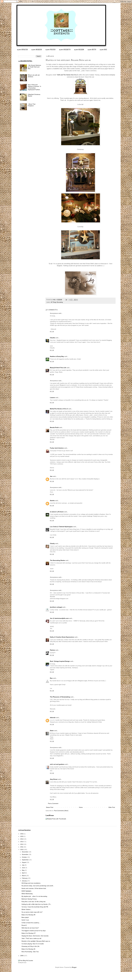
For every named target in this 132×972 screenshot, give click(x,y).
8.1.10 (52, 331)
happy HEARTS (64, 50)
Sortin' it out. (25, 920)
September (25, 860)
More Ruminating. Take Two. (30, 951)
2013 (22, 841)
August (24, 862)
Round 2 (24, 925)
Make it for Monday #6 (28, 949)
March (24, 875)
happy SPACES (22, 50)
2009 (22, 955)
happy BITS (92, 50)
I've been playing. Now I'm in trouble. (33, 943)
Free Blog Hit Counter (22, 962)
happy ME (103, 50)
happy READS (79, 50)
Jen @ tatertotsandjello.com (59, 618)
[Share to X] (73, 300)
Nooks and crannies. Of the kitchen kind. (34, 888)
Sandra (52, 500)
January (24, 881)
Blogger (74, 967)
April (23, 873)
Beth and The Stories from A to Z (67, 75)
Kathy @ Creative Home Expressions (62, 637)
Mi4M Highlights (26, 891)
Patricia (52, 650)
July (23, 865)
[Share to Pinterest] (77, 300)
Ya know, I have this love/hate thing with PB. (35, 907)
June (23, 867)
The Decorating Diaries (57, 560)
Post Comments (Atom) (61, 810)
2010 (22, 849)
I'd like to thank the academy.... (31, 922)
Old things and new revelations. (31, 883)
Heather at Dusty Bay (57, 356)
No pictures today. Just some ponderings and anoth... (38, 885)
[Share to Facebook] (75, 300)
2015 (22, 836)
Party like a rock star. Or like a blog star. (34, 901)
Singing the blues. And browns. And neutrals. (35, 936)
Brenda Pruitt (54, 427)
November (25, 854)
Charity (52, 543)
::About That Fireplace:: (31, 104)
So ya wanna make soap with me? (32, 912)
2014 (22, 839)
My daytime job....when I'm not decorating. (34, 896)
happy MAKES (36, 50)
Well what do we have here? (30, 928)
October (24, 857)
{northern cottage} (56, 607)
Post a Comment (53, 803)
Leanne (52, 397)
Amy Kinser (53, 779)
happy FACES (50, 50)
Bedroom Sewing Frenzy (29, 899)
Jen (51, 476)
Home (81, 807)
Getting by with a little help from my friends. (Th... (37, 904)
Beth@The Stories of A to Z (59, 408)
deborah (52, 717)
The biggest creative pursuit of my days (34, 930)
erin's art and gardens (57, 764)
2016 (22, 834)
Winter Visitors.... (27, 909)
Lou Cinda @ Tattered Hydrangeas (61, 526)
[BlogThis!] (71, 300)
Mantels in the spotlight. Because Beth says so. (36, 941)
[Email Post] (66, 299)
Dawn (52, 730)
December (25, 852)
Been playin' (25, 917)
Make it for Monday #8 (28, 915)
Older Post (111, 807)
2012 (22, 844)
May (23, 870)
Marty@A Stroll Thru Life (58, 367)
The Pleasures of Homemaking (60, 697)
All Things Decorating (57, 302)
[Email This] (70, 300)
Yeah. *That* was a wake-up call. (32, 938)
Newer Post (49, 807)
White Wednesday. (27, 893)
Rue (51, 678)
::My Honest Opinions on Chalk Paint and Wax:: (34, 66)
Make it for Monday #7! (29, 933)
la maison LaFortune (57, 511)
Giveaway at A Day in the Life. (31, 946)
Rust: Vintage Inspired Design (60, 661)
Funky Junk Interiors (57, 448)
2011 (22, 847)
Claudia (52, 337)
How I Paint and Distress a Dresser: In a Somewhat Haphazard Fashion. (34, 87)
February (25, 878)
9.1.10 (52, 724)
